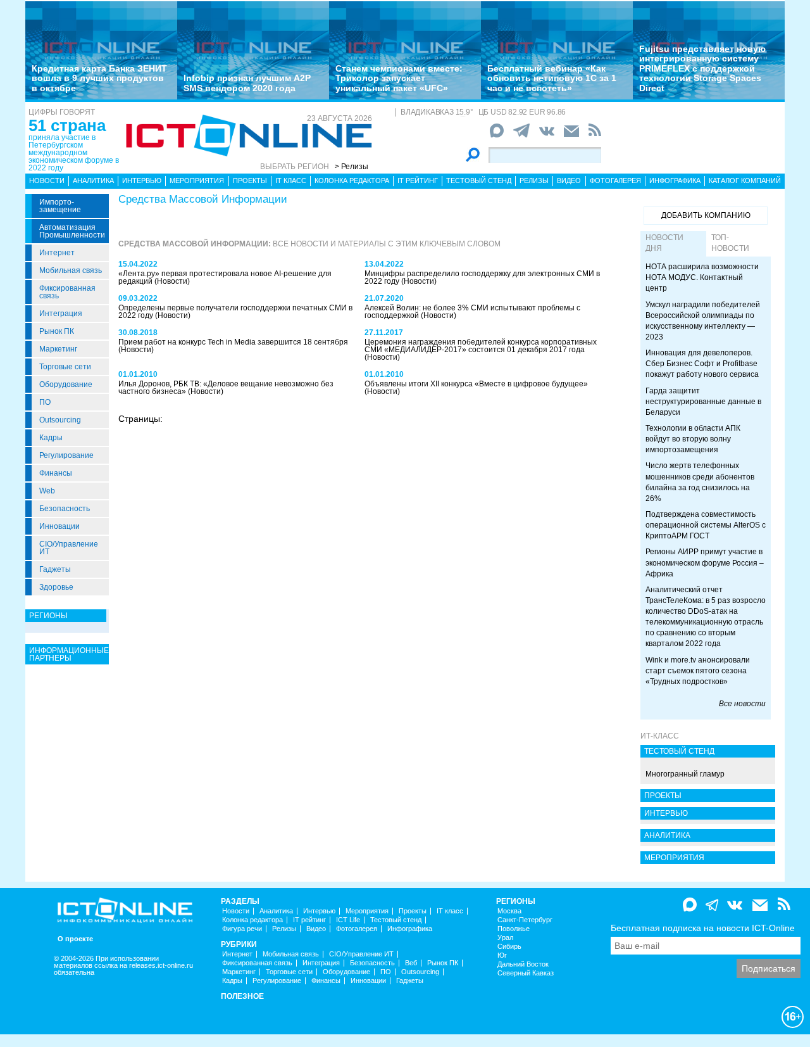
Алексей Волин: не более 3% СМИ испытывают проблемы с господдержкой (472, 311)
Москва (509, 911)
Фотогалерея (615, 180)
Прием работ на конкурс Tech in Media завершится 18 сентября (233, 342)
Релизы (534, 180)
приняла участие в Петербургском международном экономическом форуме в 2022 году (73, 152)
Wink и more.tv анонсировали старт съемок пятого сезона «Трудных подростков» (697, 671)
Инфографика (675, 180)
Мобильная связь (70, 270)
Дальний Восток (523, 964)
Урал (505, 937)
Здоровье (56, 587)
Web (47, 491)
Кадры (51, 437)
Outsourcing (60, 420)
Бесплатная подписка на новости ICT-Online (703, 927)
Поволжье (513, 928)
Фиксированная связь (67, 292)
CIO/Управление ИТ (68, 547)
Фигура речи (242, 928)
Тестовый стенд (478, 180)
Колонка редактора (352, 180)
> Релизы (351, 166)
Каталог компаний (745, 180)
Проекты (250, 180)
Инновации (59, 526)
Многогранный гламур (685, 774)
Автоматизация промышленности (72, 231)
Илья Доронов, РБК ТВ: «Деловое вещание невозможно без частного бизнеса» (225, 387)
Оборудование (65, 384)
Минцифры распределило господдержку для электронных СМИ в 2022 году (482, 277)
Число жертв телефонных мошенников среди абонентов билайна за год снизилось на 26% (699, 481)
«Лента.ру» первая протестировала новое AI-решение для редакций (225, 277)
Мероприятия (197, 180)
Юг (502, 955)
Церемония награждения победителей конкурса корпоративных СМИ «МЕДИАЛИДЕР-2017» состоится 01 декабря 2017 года (480, 346)
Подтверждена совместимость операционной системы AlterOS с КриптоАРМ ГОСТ (705, 525)
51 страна (67, 125)
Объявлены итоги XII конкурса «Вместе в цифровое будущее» (476, 383)
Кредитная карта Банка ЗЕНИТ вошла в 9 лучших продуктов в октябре (99, 78)
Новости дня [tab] (664, 243)
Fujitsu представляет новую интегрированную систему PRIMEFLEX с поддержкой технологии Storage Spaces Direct (702, 68)
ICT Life (348, 920)
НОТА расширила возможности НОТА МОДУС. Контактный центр (702, 277)
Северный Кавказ (525, 973)
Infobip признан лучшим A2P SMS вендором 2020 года (247, 82)
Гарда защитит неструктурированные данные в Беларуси (703, 401)
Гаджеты (55, 569)
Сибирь (509, 946)
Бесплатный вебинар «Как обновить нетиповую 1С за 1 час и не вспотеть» (551, 78)
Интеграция (60, 313)
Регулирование (66, 455)
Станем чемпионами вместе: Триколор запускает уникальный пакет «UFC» (399, 78)
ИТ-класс (659, 736)
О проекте (75, 939)
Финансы (55, 473)
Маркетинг (58, 349)
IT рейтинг (417, 180)
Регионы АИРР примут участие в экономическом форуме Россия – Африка (704, 562)
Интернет (57, 253)
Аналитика (93, 180)
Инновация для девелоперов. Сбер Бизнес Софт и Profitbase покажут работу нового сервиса (702, 363)
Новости (47, 180)
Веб (411, 963)
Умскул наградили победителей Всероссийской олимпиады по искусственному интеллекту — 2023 (702, 320)
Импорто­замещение (60, 205)
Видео (569, 180)
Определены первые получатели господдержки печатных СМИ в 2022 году (235, 311)
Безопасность (64, 508)
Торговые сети (65, 367)
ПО (45, 402)
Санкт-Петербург (524, 920)
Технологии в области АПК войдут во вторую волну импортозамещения (692, 439)
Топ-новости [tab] (730, 243)
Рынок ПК (56, 331)
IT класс (290, 180)
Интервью (141, 180)
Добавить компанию (706, 215)
